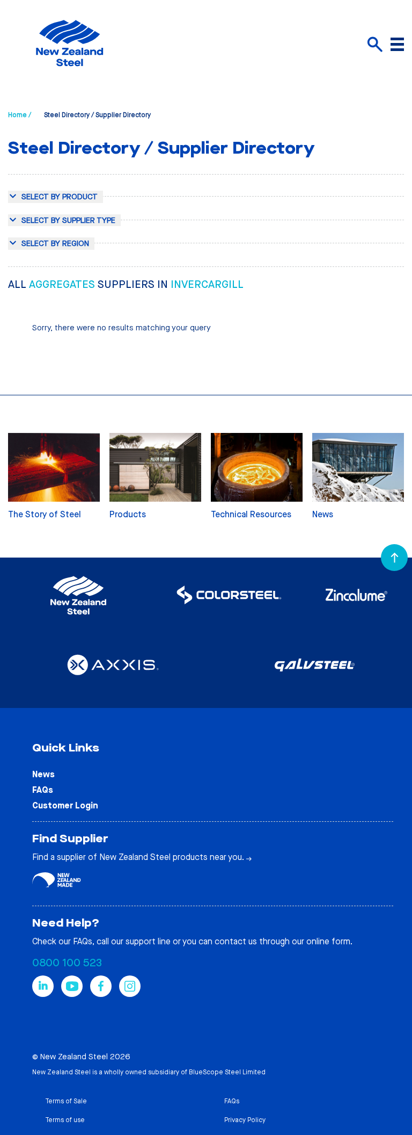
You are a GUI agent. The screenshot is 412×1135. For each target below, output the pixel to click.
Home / (19, 115)
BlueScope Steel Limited (227, 1072)
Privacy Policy (245, 1120)
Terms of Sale (66, 1101)
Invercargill (207, 284)
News (43, 774)
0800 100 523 (67, 963)
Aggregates (63, 284)
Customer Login (65, 805)
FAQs (42, 790)
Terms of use (65, 1120)
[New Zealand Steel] (69, 72)
